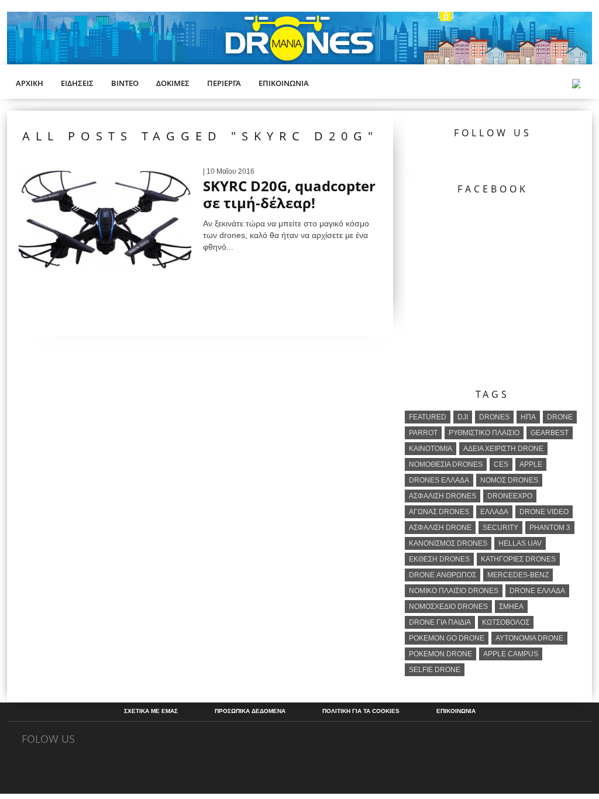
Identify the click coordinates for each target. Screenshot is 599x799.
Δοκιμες (173, 83)
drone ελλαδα (537, 591)
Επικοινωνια (284, 83)
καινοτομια (430, 449)
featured (427, 417)
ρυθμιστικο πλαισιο (484, 433)
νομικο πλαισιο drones (453, 591)
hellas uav (520, 543)
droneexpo (509, 496)
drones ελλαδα (439, 480)
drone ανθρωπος (442, 575)
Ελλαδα (494, 512)
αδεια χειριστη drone (503, 449)
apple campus (510, 654)
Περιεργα (224, 83)
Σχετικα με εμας (151, 711)
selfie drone (434, 670)
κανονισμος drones (448, 543)
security (500, 528)
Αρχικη (29, 83)
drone (560, 417)
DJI (462, 417)
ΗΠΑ (528, 417)
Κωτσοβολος (505, 622)
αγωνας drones (439, 512)
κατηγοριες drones (518, 559)
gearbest (550, 433)
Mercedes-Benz (518, 575)
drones (494, 417)
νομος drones (509, 480)
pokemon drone (440, 654)
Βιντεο (125, 83)
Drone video (544, 512)
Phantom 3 (549, 528)
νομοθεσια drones (446, 464)
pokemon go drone (446, 638)
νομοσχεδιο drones (448, 606)
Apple (530, 464)
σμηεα (511, 606)
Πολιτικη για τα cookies (361, 711)
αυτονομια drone (529, 638)
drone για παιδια (440, 622)
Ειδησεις (77, 83)
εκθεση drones (439, 559)
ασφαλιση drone (440, 528)
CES (501, 464)
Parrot (423, 433)
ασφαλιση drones (442, 496)
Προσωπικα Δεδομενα (250, 711)
